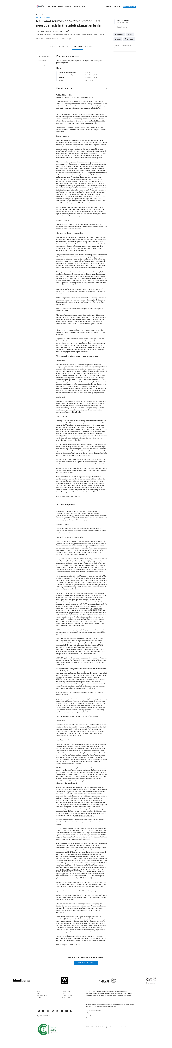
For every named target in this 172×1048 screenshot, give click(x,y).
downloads (126, 46)
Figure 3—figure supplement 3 (80, 643)
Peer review (78, 46)
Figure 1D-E (96, 867)
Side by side (89, 46)
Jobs (38, 993)
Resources (65, 1000)
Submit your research (129, 6)
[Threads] (66, 1012)
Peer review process (44, 56)
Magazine (68, 7)
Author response (43, 65)
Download (120, 34)
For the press (66, 997)
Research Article (41, 15)
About (84, 7)
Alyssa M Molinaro (51, 31)
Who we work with (42, 995)
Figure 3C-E (71, 908)
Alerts (116, 7)
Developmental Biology (43, 17)
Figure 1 (101, 777)
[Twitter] (48, 1012)
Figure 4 (59, 677)
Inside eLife (65, 993)
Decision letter (42, 61)
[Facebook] (71, 1012)
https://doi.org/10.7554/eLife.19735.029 (68, 945)
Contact (39, 1000)
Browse (60, 7)
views (117, 46)
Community (76, 7)
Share (119, 39)
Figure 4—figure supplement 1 (83, 815)
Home (54, 7)
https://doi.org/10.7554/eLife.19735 (56, 39)
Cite (131, 34)
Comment (130, 39)
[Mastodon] (52, 1012)
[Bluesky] (38, 1012)
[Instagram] (57, 1012)
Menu (49, 6)
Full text (53, 46)
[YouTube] (62, 1012)
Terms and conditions (43, 1002)
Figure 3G (71, 865)
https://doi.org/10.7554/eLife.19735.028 (68, 496)
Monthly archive (67, 995)
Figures (64, 46)
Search (108, 7)
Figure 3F (88, 878)
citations (117, 48)
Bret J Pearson (63, 31)
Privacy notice (86, 967)
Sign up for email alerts (86, 963)
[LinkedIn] (43, 1012)
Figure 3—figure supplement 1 (70, 869)
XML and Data (66, 1002)
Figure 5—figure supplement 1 (89, 651)
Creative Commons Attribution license (119, 1027)
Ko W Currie (40, 31)
